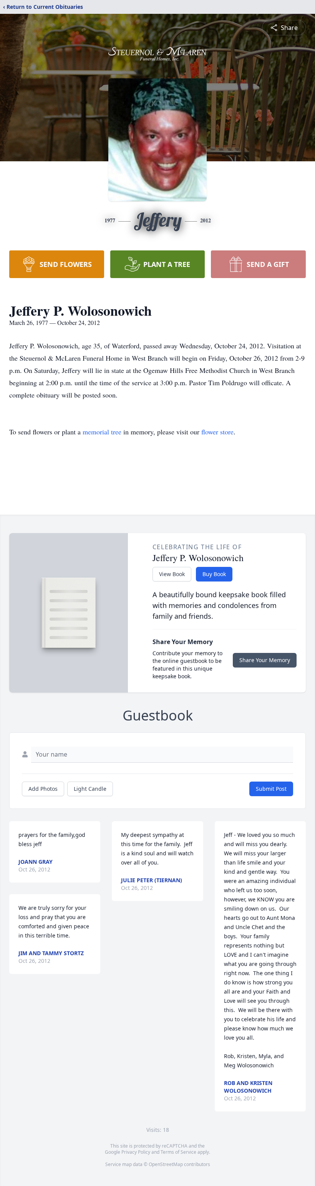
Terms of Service (178, 1152)
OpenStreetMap (166, 1164)
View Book (172, 574)
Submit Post (271, 788)
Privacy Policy (135, 1152)
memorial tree (102, 431)
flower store (217, 431)
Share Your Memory (264, 660)
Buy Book (214, 574)
